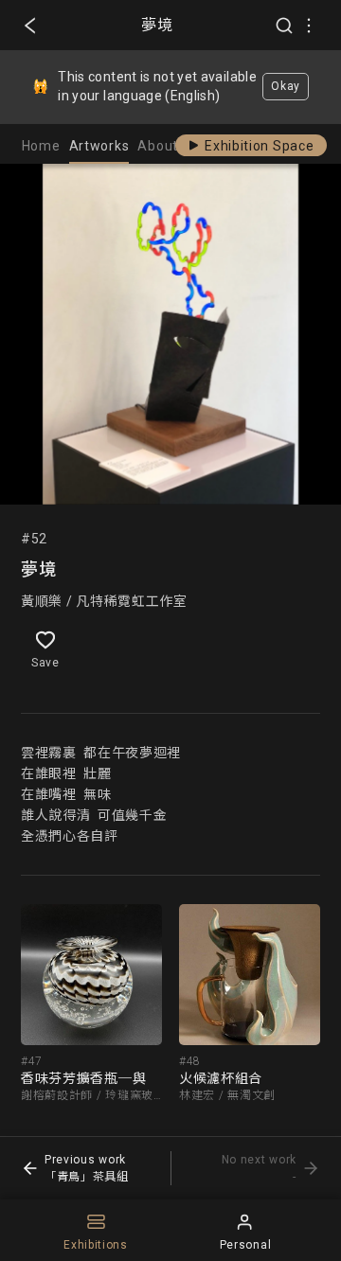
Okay (285, 86)
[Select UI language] (308, 25)
